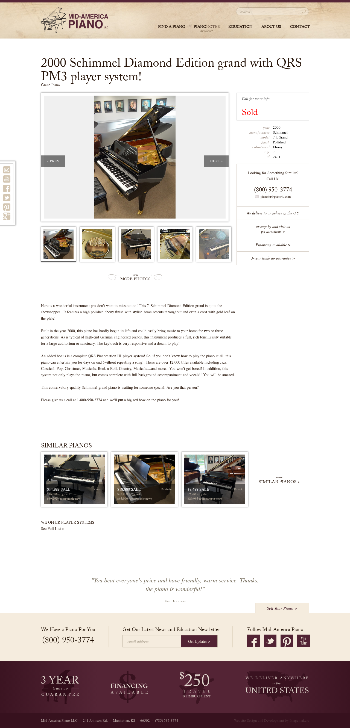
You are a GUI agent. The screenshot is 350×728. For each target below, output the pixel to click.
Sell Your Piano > (282, 608)
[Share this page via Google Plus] (6, 216)
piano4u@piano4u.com (276, 196)
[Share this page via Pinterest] (6, 207)
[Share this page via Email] (6, 169)
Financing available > (273, 244)
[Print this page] (6, 179)
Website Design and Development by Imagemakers (271, 720)
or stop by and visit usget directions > (273, 229)
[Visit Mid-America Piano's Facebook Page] (253, 641)
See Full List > (52, 528)
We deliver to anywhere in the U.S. (273, 213)
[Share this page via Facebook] (6, 188)
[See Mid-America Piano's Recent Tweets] (270, 641)
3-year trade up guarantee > (273, 258)
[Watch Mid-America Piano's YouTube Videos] (303, 641)
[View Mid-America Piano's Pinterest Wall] (287, 641)
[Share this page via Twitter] (6, 197)
